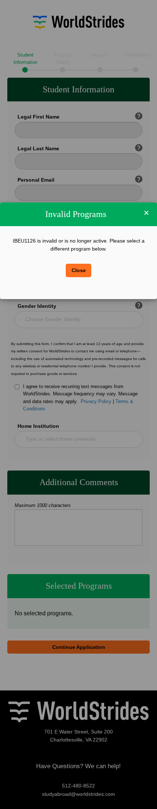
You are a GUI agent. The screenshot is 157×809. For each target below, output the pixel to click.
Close (79, 270)
